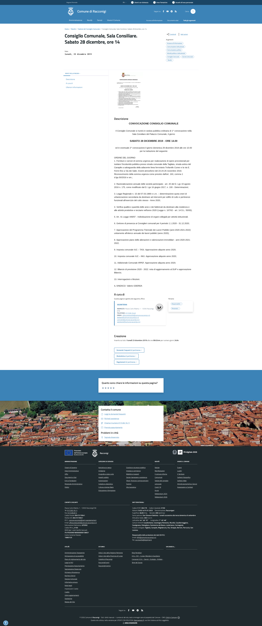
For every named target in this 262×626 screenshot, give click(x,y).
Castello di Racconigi (105, 559)
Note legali (68, 585)
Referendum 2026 (161, 497)
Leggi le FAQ (69, 562)
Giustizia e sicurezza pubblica (136, 467)
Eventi (179, 467)
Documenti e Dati (70, 477)
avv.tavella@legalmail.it (143, 540)
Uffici (66, 474)
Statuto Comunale (71, 579)
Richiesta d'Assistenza (72, 572)
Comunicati (158, 477)
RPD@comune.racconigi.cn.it (146, 537)
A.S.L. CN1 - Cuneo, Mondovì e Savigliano (146, 556)
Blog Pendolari (137, 552)
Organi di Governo (71, 467)
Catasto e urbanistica (105, 484)
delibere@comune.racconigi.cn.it (128, 317)
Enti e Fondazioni (70, 480)
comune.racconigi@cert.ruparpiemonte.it (82, 520)
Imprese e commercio (133, 471)
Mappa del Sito (70, 602)
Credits (67, 592)
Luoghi (179, 471)
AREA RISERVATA (131, 623)
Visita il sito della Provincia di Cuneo (110, 556)
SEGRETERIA (122, 304)
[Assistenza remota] (178, 617)
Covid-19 (158, 487)
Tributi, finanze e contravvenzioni (137, 480)
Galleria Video (181, 480)
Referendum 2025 (161, 494)
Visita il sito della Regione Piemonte (110, 552)
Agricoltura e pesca (104, 467)
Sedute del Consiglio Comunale (89, 29)
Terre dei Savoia (137, 562)
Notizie (157, 467)
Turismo (128, 484)
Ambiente (101, 471)
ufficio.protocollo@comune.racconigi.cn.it (136, 315)
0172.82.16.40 (131, 313)
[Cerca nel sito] (193, 11)
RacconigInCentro (104, 566)
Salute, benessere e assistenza (136, 477)
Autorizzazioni (103, 480)
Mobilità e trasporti (132, 474)
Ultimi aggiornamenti (72, 595)
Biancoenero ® (139, 620)
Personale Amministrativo (73, 484)
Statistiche (68, 598)
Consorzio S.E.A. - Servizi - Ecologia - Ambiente (148, 559)
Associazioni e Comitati (185, 487)
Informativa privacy (71, 582)
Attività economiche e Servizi (187, 484)
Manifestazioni (160, 471)
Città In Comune (171, 617)
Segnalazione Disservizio (73, 569)
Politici (67, 487)
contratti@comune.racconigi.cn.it (128, 319)
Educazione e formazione (106, 490)
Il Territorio (180, 474)
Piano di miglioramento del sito (75, 559)
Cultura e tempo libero (105, 487)
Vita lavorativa (131, 487)
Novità (73, 29)
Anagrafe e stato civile (106, 474)
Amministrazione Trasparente (75, 552)
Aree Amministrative (72, 471)
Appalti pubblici (103, 477)
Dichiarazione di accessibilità (74, 556)
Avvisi (157, 490)
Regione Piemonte (72, 2)
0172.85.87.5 (72, 513)
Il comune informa (161, 474)
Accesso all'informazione (154, 20)
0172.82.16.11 (72, 510)
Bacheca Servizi (70, 575)
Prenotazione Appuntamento (74, 566)
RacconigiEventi (103, 562)
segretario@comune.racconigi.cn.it (128, 322)
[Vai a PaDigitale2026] (184, 452)
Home (67, 29)
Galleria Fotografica (183, 477)
